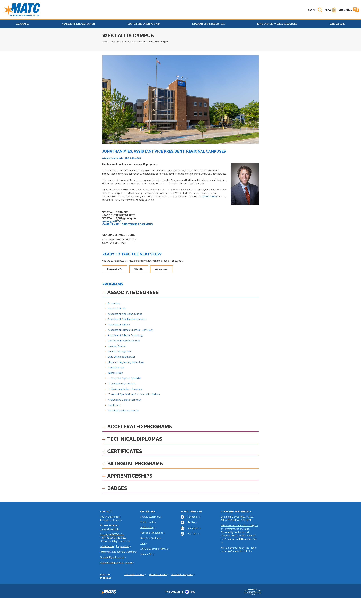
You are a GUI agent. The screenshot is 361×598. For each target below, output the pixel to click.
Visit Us (138, 269)
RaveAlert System (149, 538)
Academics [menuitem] (22, 24)
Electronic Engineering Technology (126, 362)
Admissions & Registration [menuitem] (78, 24)
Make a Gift (146, 554)
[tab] (180, 293)
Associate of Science (119, 324)
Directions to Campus (137, 224)
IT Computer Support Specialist (124, 378)
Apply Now (161, 269)
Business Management (120, 351)
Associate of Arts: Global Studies (125, 314)
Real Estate (114, 405)
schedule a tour (209, 196)
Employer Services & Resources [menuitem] (277, 24)
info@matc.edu (108, 552)
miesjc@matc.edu (112, 158)
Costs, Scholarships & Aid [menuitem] (143, 24)
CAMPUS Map (110, 224)
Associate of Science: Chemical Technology (130, 330)
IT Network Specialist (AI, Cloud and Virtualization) (134, 394)
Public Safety (147, 527)
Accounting (114, 303)
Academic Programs (182, 574)
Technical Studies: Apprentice (123, 410)
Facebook (193, 516)
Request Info (114, 269)
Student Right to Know (112, 557)
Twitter (191, 522)
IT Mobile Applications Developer (125, 389)
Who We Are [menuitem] (337, 24)
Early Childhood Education (122, 356)
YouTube (192, 533)
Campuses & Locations (135, 42)
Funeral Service (116, 367)
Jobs (142, 543)
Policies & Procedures (151, 533)
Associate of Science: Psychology (125, 335)
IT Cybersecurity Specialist (122, 383)
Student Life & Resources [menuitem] (208, 24)
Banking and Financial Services (124, 340)
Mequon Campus (158, 574)
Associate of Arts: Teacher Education (127, 319)
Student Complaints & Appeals (116, 562)
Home (105, 42)
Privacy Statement (150, 516)
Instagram (193, 528)
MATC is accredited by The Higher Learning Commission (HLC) (238, 549)
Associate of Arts (117, 308)
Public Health (147, 522)
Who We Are (117, 42)
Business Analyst (117, 346)
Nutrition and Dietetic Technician (124, 399)
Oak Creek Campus (134, 574)
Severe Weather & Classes (154, 549)
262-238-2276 (133, 158)
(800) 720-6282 (118, 537)
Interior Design (115, 373)
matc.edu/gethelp (109, 529)
